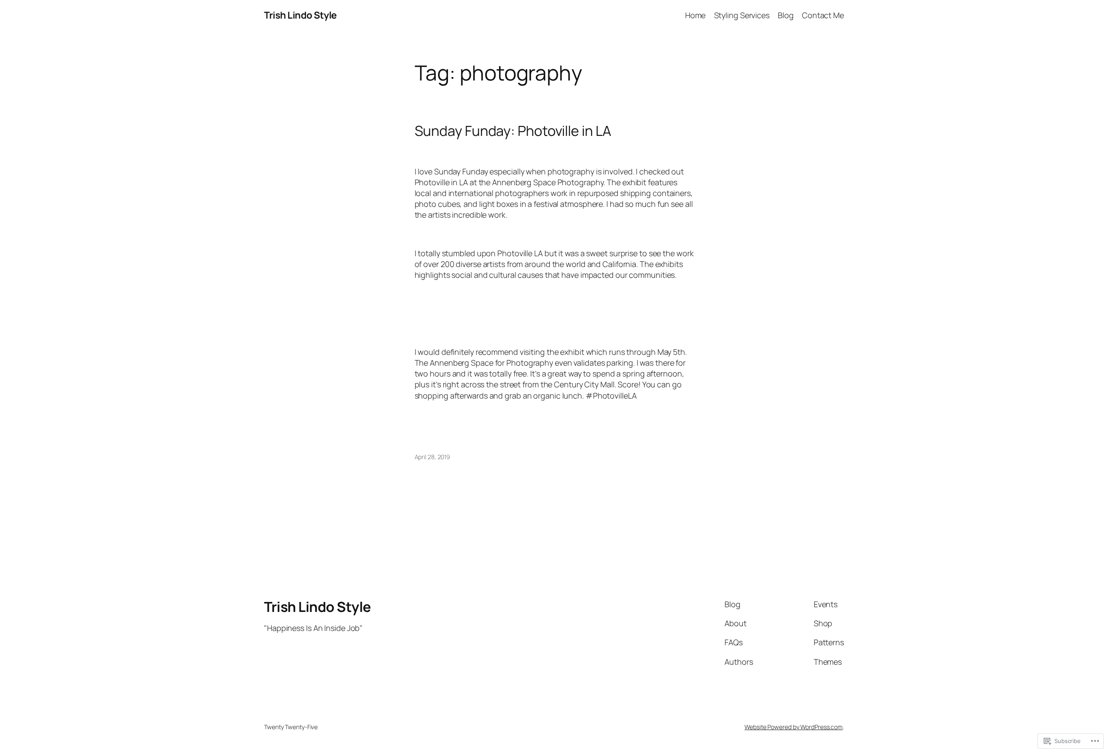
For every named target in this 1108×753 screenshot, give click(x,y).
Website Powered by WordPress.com (793, 727)
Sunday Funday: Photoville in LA (513, 130)
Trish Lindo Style (300, 15)
